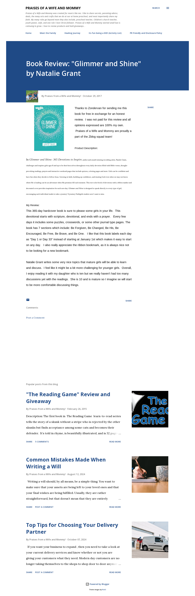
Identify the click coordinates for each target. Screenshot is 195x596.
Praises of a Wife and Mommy (53, 8)
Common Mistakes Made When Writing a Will (66, 463)
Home (28, 33)
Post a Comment (35, 317)
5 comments (42, 441)
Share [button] (150, 107)
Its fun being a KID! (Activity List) (105, 33)
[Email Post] (28, 300)
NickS (104, 590)
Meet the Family (48, 33)
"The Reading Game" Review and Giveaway (68, 398)
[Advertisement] (74, 347)
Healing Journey (72, 33)
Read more (115, 441)
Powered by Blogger (99, 584)
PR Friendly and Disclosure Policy (146, 33)
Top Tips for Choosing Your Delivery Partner (72, 528)
